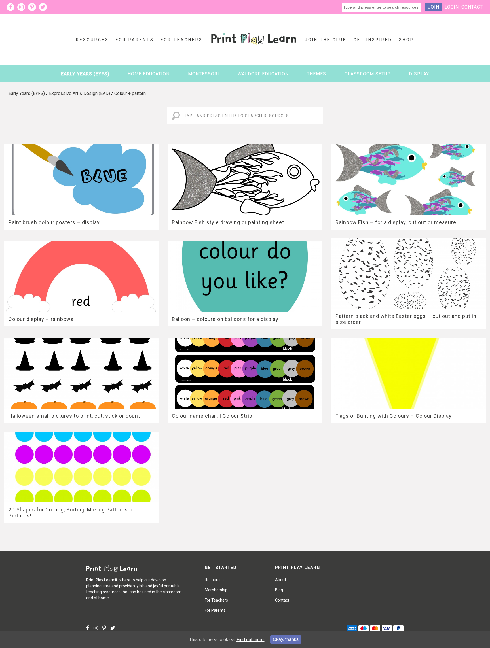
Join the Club (326, 39)
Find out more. (250, 639)
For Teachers (182, 39)
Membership (216, 590)
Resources (92, 39)
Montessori (203, 74)
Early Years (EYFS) (85, 74)
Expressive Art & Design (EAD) (79, 93)
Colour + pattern (130, 93)
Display (419, 74)
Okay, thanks (286, 639)
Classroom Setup (368, 74)
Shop (406, 39)
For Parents (135, 39)
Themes (316, 74)
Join (433, 7)
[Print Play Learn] (253, 49)
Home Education (149, 74)
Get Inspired (373, 39)
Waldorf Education (263, 74)
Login (452, 7)
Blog (279, 590)
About (280, 579)
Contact (472, 7)
